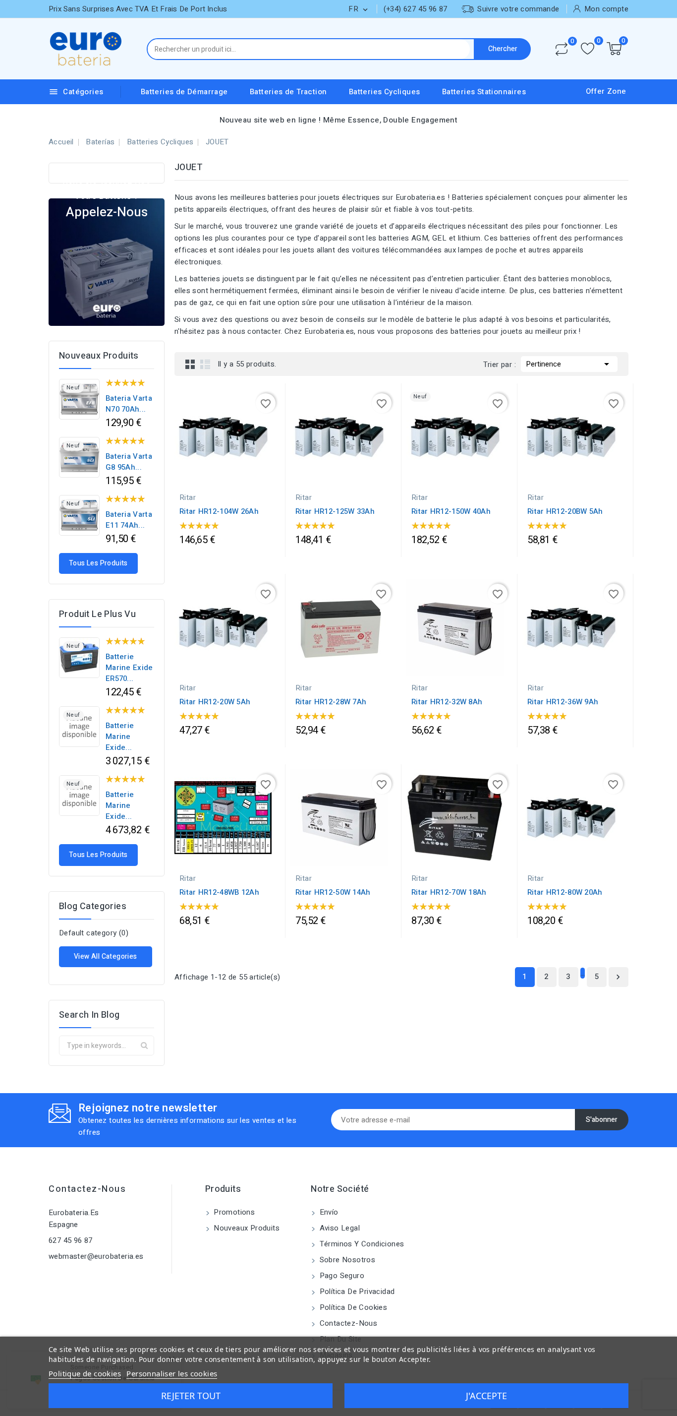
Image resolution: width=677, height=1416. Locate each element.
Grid (190, 364)
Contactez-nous (87, 1189)
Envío (327, 1212)
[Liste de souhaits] (587, 49)
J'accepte (486, 1396)
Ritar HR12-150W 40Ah (451, 511)
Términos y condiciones (360, 1243)
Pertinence (569, 364)
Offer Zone (606, 91)
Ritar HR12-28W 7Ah (330, 701)
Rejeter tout (191, 1396)
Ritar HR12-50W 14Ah (333, 892)
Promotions (233, 1212)
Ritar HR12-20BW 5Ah (565, 511)
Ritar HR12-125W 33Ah (335, 511)
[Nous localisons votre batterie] (107, 261)
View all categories (105, 956)
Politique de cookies (85, 1373)
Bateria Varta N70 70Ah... (129, 404)
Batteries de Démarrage (184, 91)
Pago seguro (340, 1275)
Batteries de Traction (288, 91)
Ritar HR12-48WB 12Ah (219, 892)
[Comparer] (561, 49)
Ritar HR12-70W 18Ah (449, 892)
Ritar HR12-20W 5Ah (214, 701)
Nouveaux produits (246, 1228)
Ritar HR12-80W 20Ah (565, 892)
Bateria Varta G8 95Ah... (129, 462)
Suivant (618, 977)
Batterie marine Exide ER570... (129, 667)
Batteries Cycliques (384, 91)
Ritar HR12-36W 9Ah (562, 701)
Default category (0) (93, 932)
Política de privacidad (356, 1291)
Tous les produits (98, 563)
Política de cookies (352, 1307)
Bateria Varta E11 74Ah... (129, 520)
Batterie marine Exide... (120, 736)
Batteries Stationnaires (484, 91)
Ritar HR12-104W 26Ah (219, 511)
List (205, 364)
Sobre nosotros (346, 1259)
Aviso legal (338, 1228)
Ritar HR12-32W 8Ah (446, 701)
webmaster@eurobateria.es (96, 1256)
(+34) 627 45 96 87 (416, 8)
